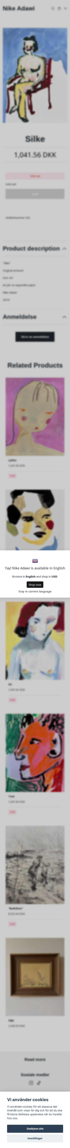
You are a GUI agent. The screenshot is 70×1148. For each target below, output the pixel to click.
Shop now (35, 584)
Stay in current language (35, 591)
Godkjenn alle (35, 1128)
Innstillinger (35, 1138)
